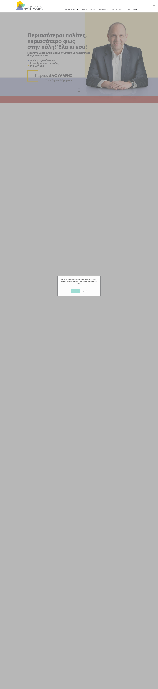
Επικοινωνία (131, 9)
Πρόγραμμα (103, 9)
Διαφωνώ (84, 291)
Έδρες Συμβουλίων (88, 9)
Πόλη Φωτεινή (117, 9)
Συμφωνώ (75, 291)
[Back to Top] (155, 685)
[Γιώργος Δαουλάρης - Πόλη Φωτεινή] (30, 5)
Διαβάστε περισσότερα (79, 286)
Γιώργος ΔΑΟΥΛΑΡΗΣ (69, 9)
